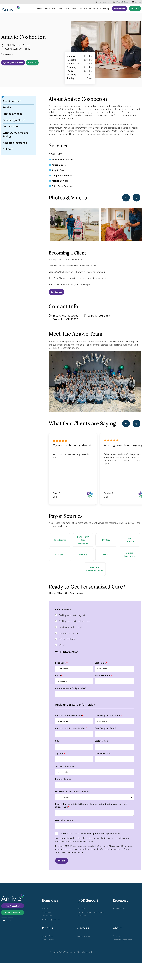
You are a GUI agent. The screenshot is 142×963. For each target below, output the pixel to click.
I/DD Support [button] (62, 8)
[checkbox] (94, 630)
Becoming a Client (14, 120)
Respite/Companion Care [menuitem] (51, 919)
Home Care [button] (49, 8)
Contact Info (10, 126)
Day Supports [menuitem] (82, 908)
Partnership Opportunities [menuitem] (122, 940)
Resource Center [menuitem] (119, 908)
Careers (138, 2)
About (39, 8)
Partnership (104, 8)
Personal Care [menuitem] (47, 916)
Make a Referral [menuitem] (48, 940)
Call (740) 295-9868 (14, 62)
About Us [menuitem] (116, 936)
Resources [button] (93, 8)
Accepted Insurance (15, 142)
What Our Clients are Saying (15, 134)
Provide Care (119, 8)
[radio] (94, 615)
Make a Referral (122, 2)
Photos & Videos (12, 113)
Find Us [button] (83, 8)
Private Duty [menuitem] (46, 912)
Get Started (56, 292)
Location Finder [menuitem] (48, 936)
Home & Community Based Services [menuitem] (90, 912)
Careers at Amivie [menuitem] (83, 936)
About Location (12, 101)
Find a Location (103, 2)
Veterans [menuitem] (45, 908)
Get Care (135, 8)
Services (8, 107)
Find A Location (13, 906)
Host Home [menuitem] (81, 916)
